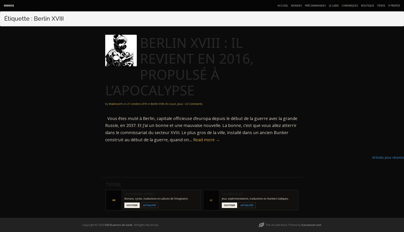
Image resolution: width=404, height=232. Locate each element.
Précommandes (315, 5)
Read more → (206, 140)
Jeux (180, 104)
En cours (170, 104)
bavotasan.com (311, 225)
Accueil (283, 5)
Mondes (296, 5)
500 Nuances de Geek (119, 225)
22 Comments (194, 104)
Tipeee (381, 5)
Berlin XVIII (157, 104)
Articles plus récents (388, 157)
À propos (394, 5)
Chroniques (350, 5)
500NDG (9, 5)
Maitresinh (116, 104)
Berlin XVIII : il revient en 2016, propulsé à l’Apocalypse (179, 66)
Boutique (367, 5)
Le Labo (334, 5)
